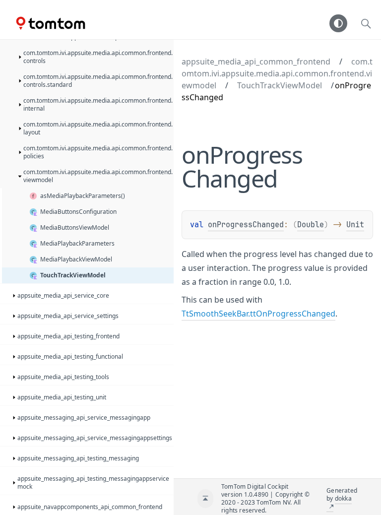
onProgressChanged (246, 225)
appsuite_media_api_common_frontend (256, 61)
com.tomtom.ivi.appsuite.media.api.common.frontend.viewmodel (277, 73)
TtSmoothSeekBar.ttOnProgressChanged (258, 313)
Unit (355, 225)
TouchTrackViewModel (279, 85)
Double (310, 225)
